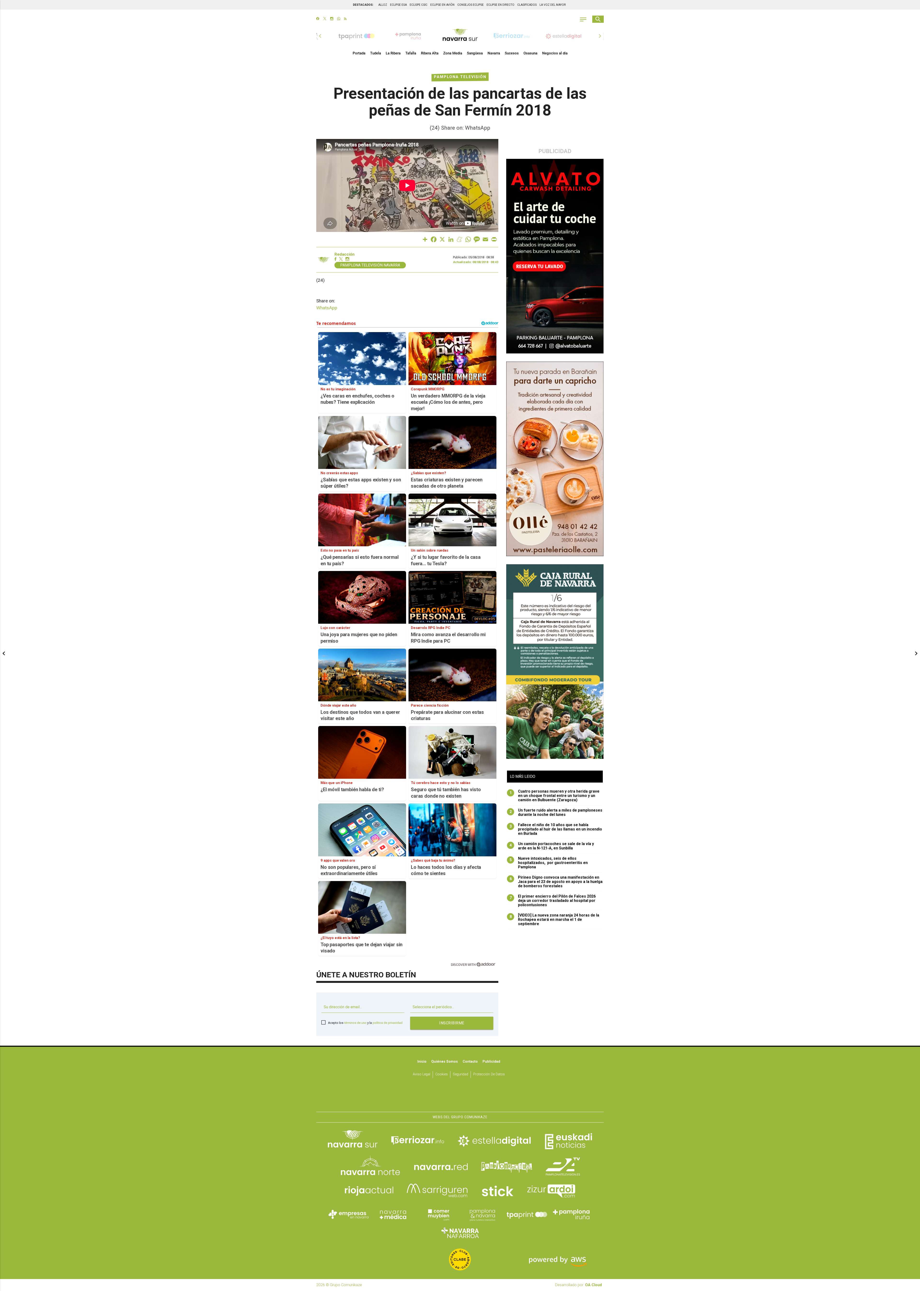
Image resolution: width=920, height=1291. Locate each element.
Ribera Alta (429, 53)
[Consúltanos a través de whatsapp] (338, 19)
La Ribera (393, 53)
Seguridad (460, 1074)
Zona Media (452, 53)
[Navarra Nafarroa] (460, 1232)
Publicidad (491, 1062)
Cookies (441, 1074)
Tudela (375, 53)
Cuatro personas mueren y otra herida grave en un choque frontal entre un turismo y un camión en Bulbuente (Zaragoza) (555, 795)
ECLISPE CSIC (418, 4)
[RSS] (345, 19)
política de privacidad (387, 1023)
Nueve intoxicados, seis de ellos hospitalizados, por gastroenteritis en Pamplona (549, 862)
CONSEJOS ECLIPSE (470, 4)
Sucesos (512, 53)
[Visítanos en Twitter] (324, 19)
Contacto (470, 1062)
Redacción (344, 254)
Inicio (421, 1062)
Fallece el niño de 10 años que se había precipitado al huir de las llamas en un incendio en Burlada (556, 829)
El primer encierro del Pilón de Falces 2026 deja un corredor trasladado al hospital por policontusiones (553, 900)
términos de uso (355, 1023)
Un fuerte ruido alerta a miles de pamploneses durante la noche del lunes (556, 812)
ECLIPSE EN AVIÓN (442, 4)
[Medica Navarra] (393, 1214)
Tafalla (410, 53)
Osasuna (530, 53)
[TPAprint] (526, 1214)
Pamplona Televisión (460, 77)
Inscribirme (451, 1023)
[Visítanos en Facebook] (317, 19)
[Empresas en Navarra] (348, 1214)
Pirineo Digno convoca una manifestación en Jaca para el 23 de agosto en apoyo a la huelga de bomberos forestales (556, 881)
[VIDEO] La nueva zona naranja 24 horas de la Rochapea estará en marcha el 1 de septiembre (554, 919)
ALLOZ (382, 4)
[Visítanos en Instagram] (331, 19)
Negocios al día (555, 53)
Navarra (494, 53)
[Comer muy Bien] (437, 1214)
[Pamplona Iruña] (571, 1214)
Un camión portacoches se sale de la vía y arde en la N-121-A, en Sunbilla (552, 846)
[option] (460, 36)
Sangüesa (475, 53)
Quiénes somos (444, 1062)
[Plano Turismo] (482, 1214)
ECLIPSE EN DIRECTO (500, 4)
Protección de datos (489, 1074)
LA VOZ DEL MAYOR (553, 4)
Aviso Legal (421, 1074)
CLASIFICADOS (527, 4)
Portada (359, 53)
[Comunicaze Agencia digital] (460, 1097)
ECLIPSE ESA (398, 4)
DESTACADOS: (363, 4)
